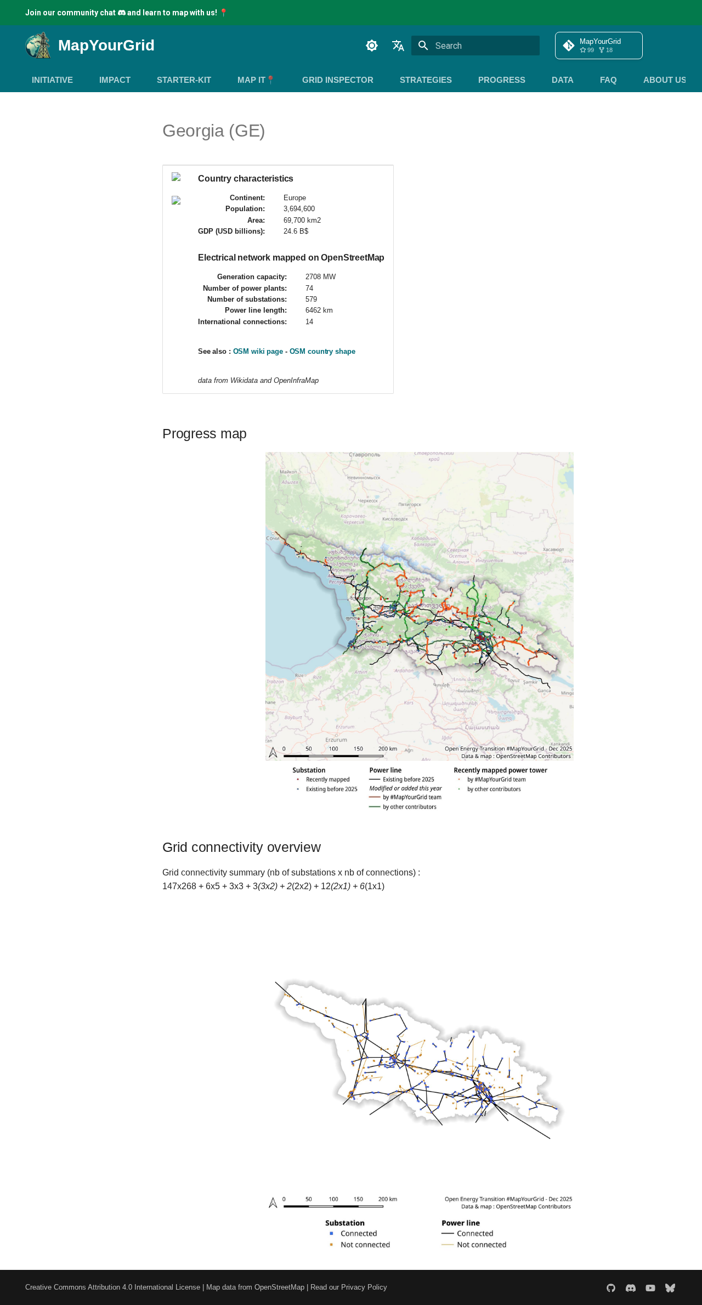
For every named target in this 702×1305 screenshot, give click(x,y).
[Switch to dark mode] (372, 46)
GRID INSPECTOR (337, 79)
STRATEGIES (426, 79)
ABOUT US (665, 79)
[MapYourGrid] (42, 45)
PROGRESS (501, 79)
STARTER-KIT (184, 79)
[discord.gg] (630, 1287)
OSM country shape (322, 351)
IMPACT (115, 79)
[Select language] (398, 46)
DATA (563, 79)
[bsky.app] (670, 1287)
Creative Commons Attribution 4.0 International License (112, 1287)
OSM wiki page (258, 351)
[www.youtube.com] (650, 1287)
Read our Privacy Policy (348, 1287)
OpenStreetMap (279, 1287)
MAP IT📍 (256, 79)
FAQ (608, 79)
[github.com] (611, 1287)
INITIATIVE (52, 79)
